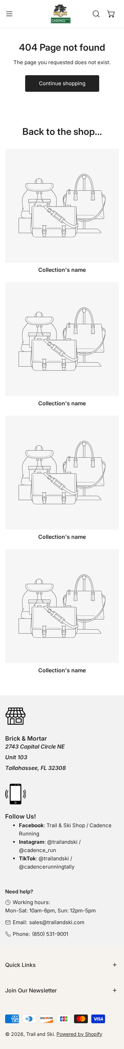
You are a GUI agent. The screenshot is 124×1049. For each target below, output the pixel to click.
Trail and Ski (40, 1034)
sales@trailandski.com (56, 922)
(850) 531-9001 (50, 934)
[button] (111, 13)
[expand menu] (9, 14)
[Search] (96, 13)
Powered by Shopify (79, 1034)
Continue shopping (62, 83)
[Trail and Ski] (60, 14)
